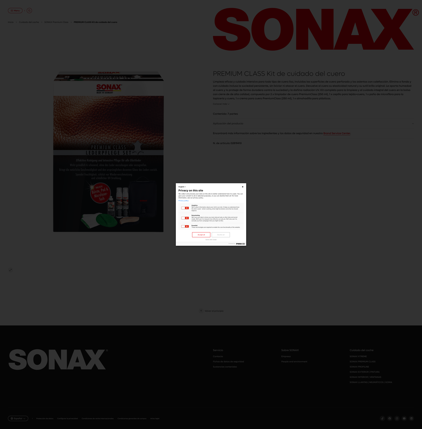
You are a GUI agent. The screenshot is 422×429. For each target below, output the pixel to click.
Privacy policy (183, 200)
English (181, 187)
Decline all (220, 235)
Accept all (201, 235)
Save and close (211, 239)
